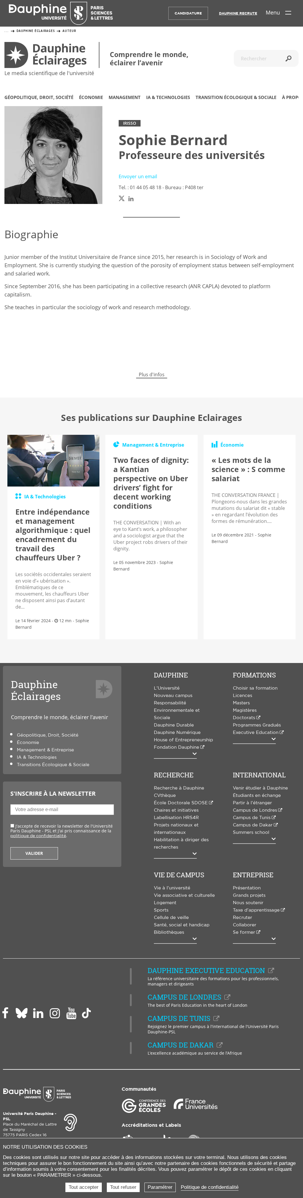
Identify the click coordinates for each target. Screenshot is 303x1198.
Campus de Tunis (251, 818)
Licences (242, 695)
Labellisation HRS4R (176, 818)
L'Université (167, 688)
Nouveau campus (173, 695)
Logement (165, 903)
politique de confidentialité (38, 836)
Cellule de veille (171, 917)
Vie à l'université (172, 888)
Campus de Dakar (253, 825)
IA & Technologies (168, 97)
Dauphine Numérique (177, 732)
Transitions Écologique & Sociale (53, 765)
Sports (161, 910)
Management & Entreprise (45, 750)
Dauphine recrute (238, 13)
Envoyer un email (138, 176)
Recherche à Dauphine (179, 788)
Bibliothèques (169, 932)
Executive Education (255, 732)
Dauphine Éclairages (36, 31)
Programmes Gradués (257, 725)
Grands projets (249, 895)
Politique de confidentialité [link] (209, 1187)
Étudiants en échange (257, 795)
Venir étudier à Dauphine (260, 788)
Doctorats (244, 718)
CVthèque (165, 795)
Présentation (247, 888)
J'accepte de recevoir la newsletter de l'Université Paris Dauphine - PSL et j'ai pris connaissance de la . (61, 830)
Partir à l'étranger (252, 803)
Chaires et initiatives (176, 810)
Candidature (188, 13)
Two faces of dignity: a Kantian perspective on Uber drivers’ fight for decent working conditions (151, 483)
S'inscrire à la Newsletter (53, 793)
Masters (241, 703)
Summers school (251, 832)
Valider (34, 853)
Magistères (245, 710)
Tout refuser (123, 1187)
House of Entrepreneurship (183, 740)
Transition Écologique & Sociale (236, 97)
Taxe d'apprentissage (256, 910)
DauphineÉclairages (36, 690)
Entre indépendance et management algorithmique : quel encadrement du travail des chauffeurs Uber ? (53, 534)
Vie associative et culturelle (184, 895)
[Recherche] (288, 58)
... (6, 31)
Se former (244, 932)
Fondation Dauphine (176, 747)
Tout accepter (84, 1187)
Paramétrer (160, 1187)
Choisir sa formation (255, 688)
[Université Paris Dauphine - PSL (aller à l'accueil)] (61, 13)
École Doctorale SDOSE (181, 803)
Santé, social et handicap (181, 925)
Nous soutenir (248, 903)
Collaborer (244, 925)
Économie (91, 97)
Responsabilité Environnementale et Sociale (177, 710)
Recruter (242, 917)
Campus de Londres (255, 810)
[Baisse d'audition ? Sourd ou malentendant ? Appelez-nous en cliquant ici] (70, 1121)
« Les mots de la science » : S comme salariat (248, 469)
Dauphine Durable (174, 725)
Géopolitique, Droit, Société (38, 97)
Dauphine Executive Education (206, 970)
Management (125, 97)
